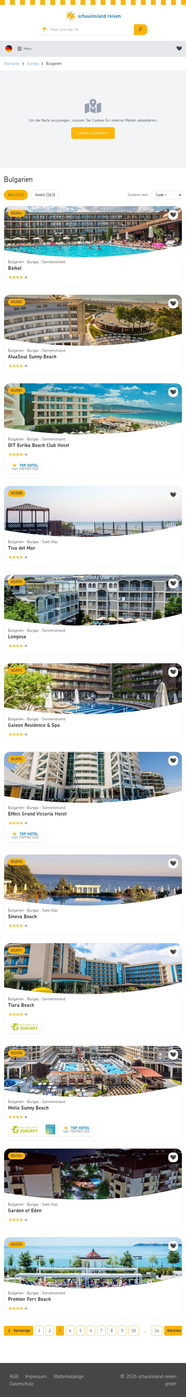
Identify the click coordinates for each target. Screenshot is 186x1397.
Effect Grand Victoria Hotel (37, 814)
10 (134, 1331)
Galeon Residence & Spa (34, 725)
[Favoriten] (179, 48)
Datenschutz (21, 1383)
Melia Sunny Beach (28, 1108)
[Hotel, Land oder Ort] (140, 29)
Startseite (11, 64)
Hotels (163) (45, 195)
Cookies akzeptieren (93, 133)
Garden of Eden (24, 1210)
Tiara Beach (21, 1005)
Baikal (15, 268)
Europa (33, 64)
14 (157, 1331)
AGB (14, 1376)
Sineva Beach (22, 916)
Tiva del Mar (21, 548)
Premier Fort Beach (29, 1299)
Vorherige (22, 1331)
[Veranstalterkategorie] (26, 277)
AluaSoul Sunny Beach (32, 356)
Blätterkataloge (68, 1376)
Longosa (17, 636)
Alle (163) (16, 195)
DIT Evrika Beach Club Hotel (38, 445)
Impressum (35, 1376)
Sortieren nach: (138, 195)
